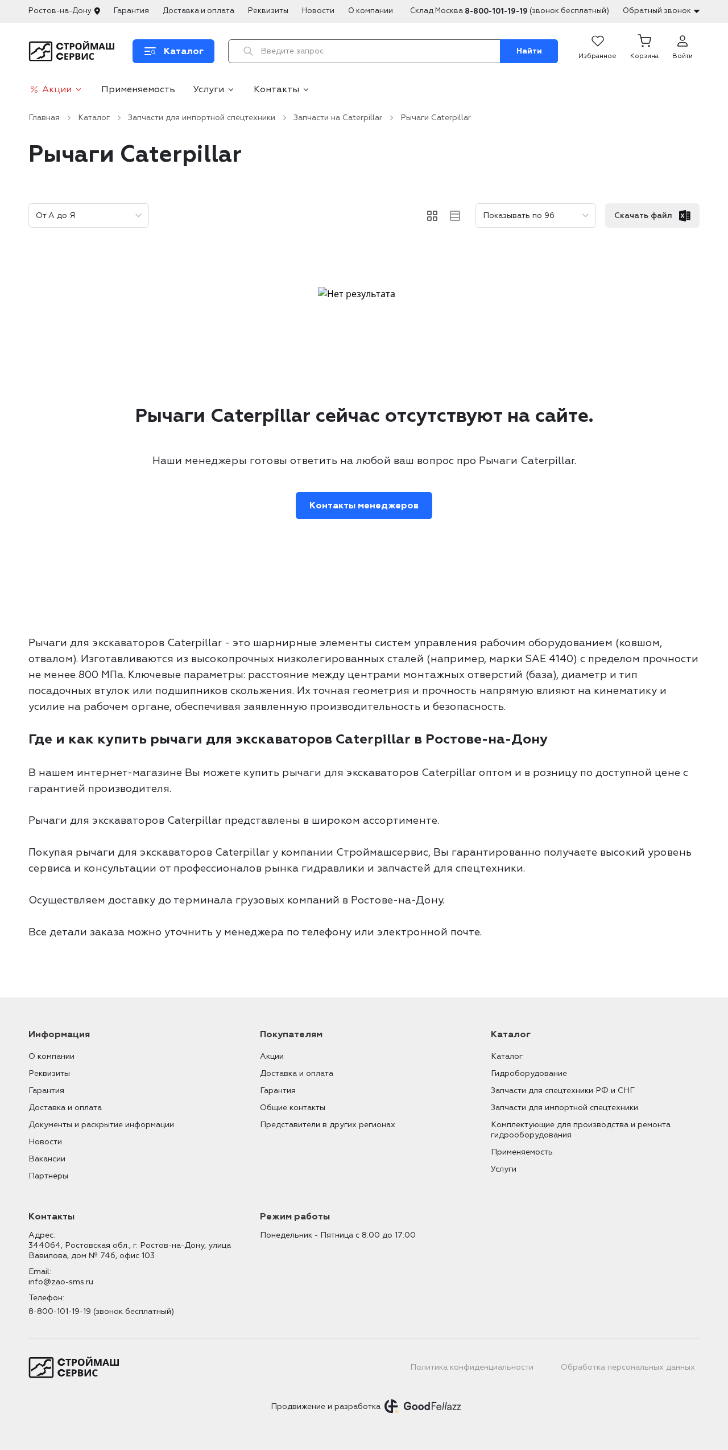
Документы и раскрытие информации (101, 1124)
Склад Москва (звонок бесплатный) (509, 11)
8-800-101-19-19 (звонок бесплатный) (101, 1311)
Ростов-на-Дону (60, 10)
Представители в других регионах (327, 1124)
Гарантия (131, 10)
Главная (44, 117)
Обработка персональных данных (628, 1367)
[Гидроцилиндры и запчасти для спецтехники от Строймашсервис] (73, 51)
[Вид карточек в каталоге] (432, 215)
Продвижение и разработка (325, 1406)
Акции (57, 89)
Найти (529, 51)
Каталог (94, 117)
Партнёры (48, 1176)
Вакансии (46, 1159)
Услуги (208, 89)
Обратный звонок (657, 10)
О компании (370, 10)
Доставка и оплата (198, 10)
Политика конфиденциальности (471, 1367)
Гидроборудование (529, 1073)
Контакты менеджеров (364, 505)
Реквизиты (268, 10)
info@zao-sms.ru (60, 1282)
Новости (318, 10)
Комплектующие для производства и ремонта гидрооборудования (581, 1130)
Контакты (276, 89)
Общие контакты (292, 1107)
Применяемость (138, 89)
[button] (644, 51)
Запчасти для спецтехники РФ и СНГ (563, 1090)
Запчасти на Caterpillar (337, 117)
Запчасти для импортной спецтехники (201, 117)
